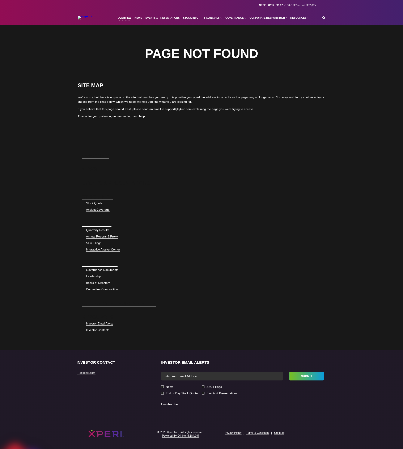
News (89, 169)
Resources (98, 317)
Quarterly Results (97, 230)
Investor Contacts (97, 330)
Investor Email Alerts (99, 323)
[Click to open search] (322, 17)
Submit (306, 376)
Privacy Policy (233, 433)
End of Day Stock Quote (182, 393)
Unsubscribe (169, 404)
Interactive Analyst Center (103, 249)
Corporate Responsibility (119, 303)
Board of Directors (98, 282)
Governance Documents (102, 269)
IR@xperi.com (86, 372)
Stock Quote (94, 203)
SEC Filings (93, 243)
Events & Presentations (116, 183)
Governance (100, 263)
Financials (96, 224)
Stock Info (97, 197)
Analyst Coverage (98, 209)
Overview (95, 155)
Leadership (93, 276)
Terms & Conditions (257, 433)
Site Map (279, 433)
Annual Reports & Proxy (102, 236)
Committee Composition (102, 289)
